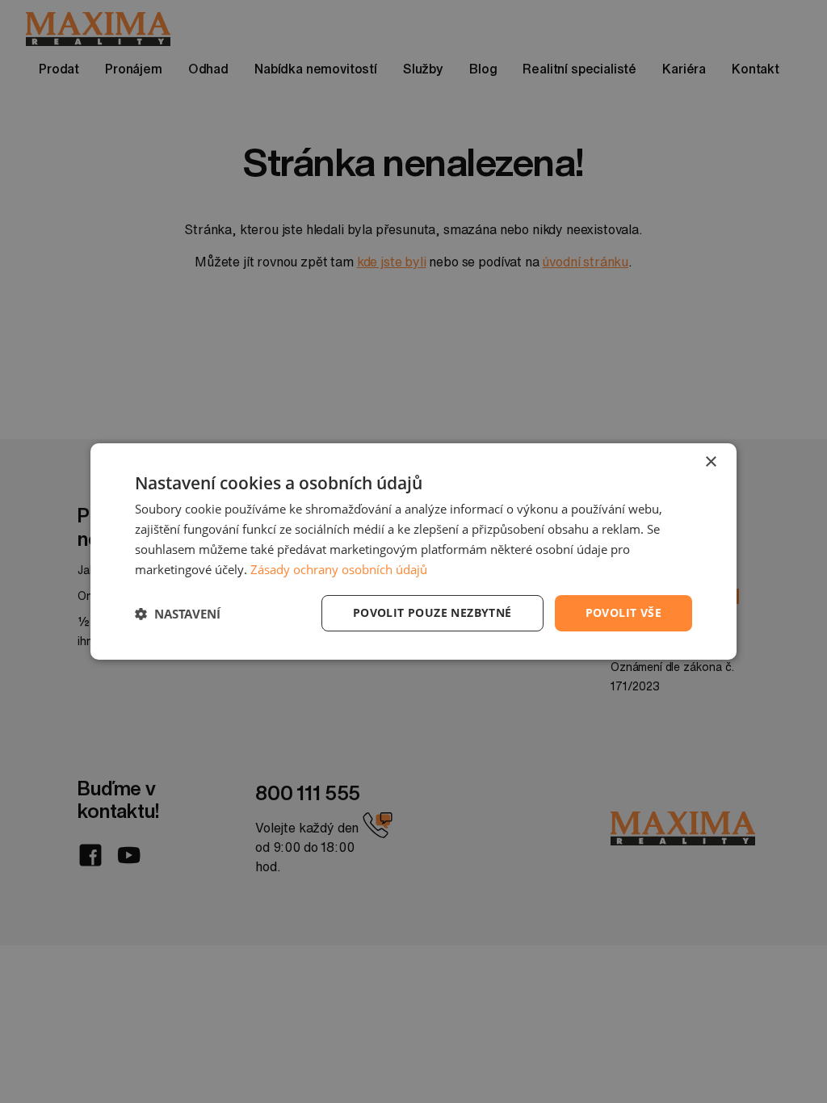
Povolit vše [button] (623, 612)
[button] (177, 614)
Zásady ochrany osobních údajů (338, 569)
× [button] (710, 462)
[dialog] (413, 551)
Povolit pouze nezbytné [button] (432, 612)
